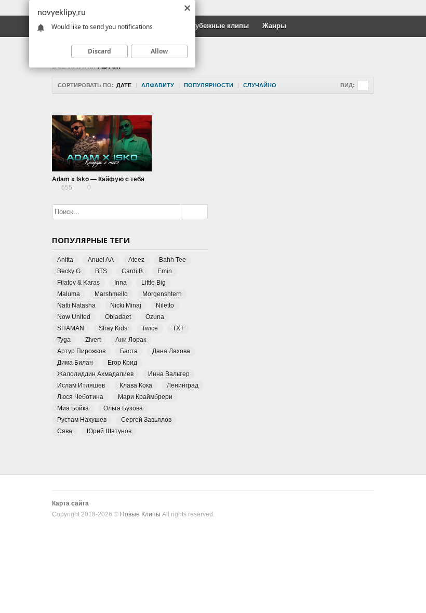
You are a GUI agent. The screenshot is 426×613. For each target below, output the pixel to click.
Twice (150, 328)
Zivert (93, 339)
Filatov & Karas (78, 282)
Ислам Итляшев (81, 385)
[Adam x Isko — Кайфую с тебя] (102, 143)
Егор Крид (122, 362)
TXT (178, 328)
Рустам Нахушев (81, 419)
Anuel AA (101, 259)
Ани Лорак (130, 339)
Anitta (65, 259)
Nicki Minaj (125, 305)
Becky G (69, 271)
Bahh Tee (172, 259)
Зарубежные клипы (216, 26)
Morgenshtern (162, 294)
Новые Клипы (140, 514)
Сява (64, 431)
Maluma (68, 294)
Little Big (153, 282)
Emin (164, 271)
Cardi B (132, 271)
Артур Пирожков (81, 351)
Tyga (64, 339)
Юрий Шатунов (109, 431)
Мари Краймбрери (145, 397)
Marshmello (111, 294)
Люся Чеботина (80, 397)
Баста (129, 351)
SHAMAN (70, 328)
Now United (73, 317)
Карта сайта (70, 503)
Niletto (165, 305)
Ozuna (154, 317)
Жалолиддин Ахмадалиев (95, 374)
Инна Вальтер (169, 374)
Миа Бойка (73, 408)
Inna (120, 282)
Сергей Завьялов (146, 419)
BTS (101, 271)
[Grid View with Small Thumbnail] (362, 85)
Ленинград (182, 385)
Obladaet (118, 317)
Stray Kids (113, 328)
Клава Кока (135, 385)
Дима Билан (75, 362)
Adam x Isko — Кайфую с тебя (98, 179)
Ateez (136, 259)
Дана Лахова (171, 351)
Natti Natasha (76, 305)
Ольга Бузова (123, 408)
